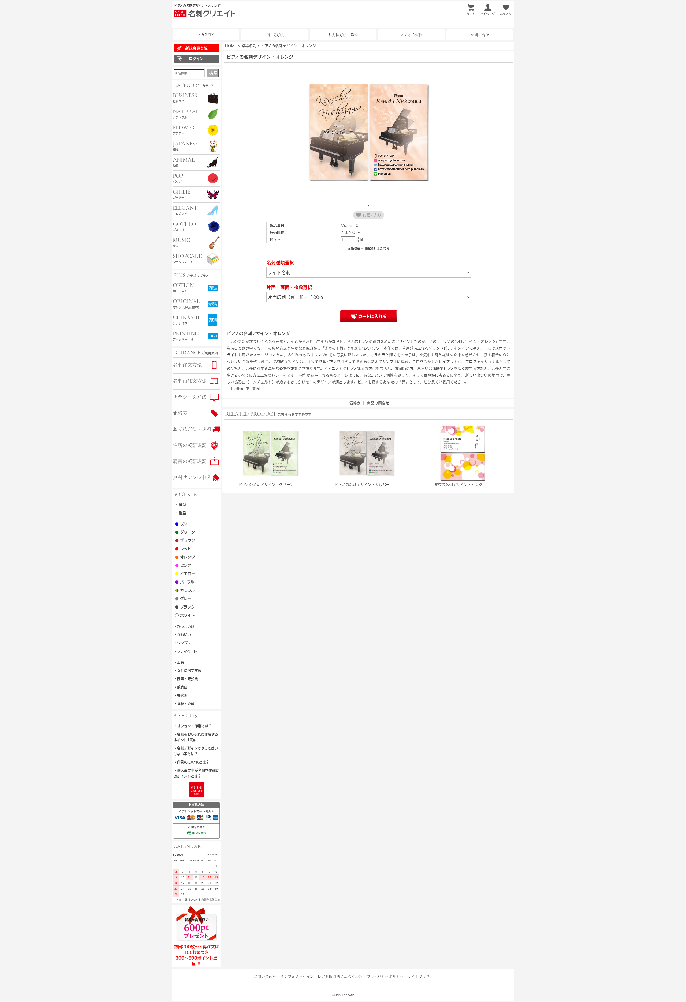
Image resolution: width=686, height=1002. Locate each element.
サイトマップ (419, 976)
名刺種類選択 (280, 262)
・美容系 (181, 695)
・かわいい (182, 634)
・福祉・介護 (184, 703)
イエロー (185, 574)
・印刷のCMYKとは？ (191, 762)
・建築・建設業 (186, 679)
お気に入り (371, 215)
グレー (183, 599)
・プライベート (185, 651)
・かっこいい (184, 626)
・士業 (179, 662)
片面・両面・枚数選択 (289, 287)
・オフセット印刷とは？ (193, 726)
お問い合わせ (265, 976)
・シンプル (182, 643)
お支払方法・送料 (343, 35)
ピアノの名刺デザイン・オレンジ (288, 46)
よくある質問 (411, 35)
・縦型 (180, 513)
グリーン (185, 532)
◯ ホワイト (185, 615)
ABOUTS (206, 35)
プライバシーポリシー (385, 976)
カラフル (185, 590)
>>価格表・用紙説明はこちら (368, 248)
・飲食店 (181, 687)
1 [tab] (368, 205)
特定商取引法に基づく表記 (340, 976)
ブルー (183, 524)
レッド (183, 549)
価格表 (354, 403)
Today (213, 854)
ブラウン (185, 540)
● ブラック (185, 607)
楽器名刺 (248, 46)
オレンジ (185, 557)
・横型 (180, 504)
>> (218, 854)
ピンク (183, 565)
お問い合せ (480, 35)
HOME (231, 46)
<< (208, 854)
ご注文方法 (274, 35)
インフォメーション (297, 976)
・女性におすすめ (187, 670)
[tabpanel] (368, 133)
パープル (184, 582)
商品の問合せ (378, 403)
